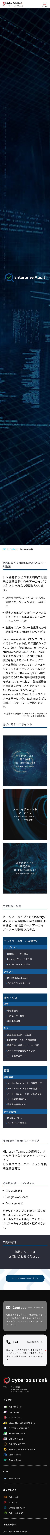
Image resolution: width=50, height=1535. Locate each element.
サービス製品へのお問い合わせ (25, 1278)
